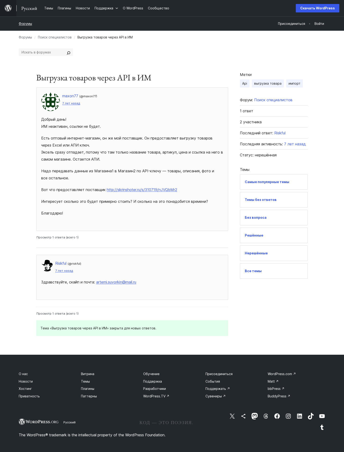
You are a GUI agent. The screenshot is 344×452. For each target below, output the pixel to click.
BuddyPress (279, 396)
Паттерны (89, 396)
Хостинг (25, 389)
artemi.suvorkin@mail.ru (116, 282)
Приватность (29, 396)
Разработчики (154, 389)
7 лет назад (71, 103)
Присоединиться (219, 374)
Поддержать (217, 389)
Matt (273, 381)
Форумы (25, 24)
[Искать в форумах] (68, 52)
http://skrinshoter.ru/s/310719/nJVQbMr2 (142, 189)
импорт (294, 83)
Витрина (87, 374)
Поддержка (152, 381)
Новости (26, 381)
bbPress (276, 389)
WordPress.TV (156, 396)
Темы (85, 381)
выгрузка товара (268, 83)
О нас (23, 374)
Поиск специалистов (55, 37)
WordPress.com (282, 374)
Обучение (151, 374)
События (212, 381)
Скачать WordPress (317, 8)
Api (244, 83)
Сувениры (215, 396)
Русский (69, 422)
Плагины (87, 389)
